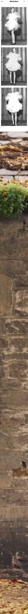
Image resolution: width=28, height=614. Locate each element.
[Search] (23, 1)
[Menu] (1, 1)
